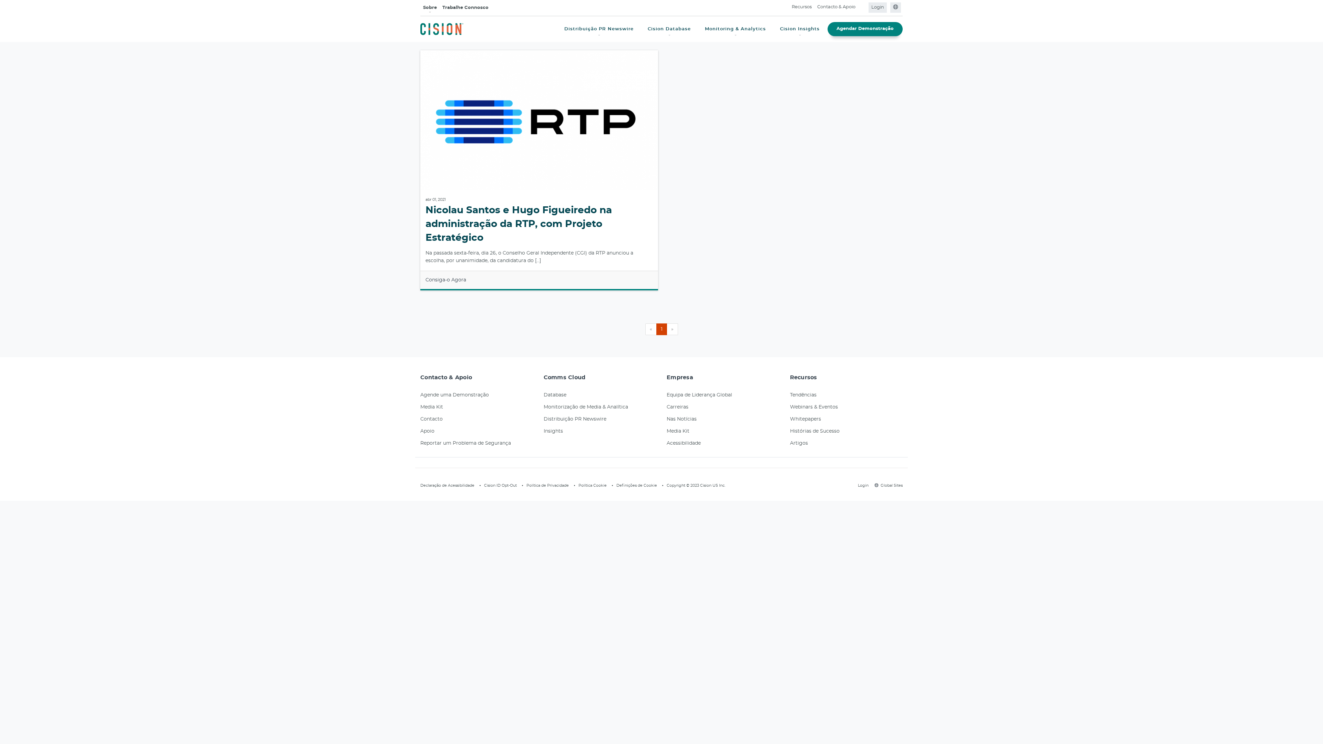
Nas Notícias (682, 419)
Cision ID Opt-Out (500, 485)
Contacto (431, 419)
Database (555, 395)
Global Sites (892, 485)
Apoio (427, 431)
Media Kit (431, 407)
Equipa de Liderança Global (699, 395)
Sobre (430, 8)
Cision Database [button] (669, 29)
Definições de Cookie (636, 485)
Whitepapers (805, 419)
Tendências (803, 395)
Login (877, 7)
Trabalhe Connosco (465, 8)
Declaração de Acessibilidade (447, 485)
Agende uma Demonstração (454, 395)
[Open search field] (862, 7)
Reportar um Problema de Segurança (465, 443)
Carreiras (677, 407)
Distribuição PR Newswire (575, 419)
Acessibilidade (684, 443)
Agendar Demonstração (865, 29)
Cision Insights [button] (800, 29)
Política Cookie (592, 485)
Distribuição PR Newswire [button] (599, 29)
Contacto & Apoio (836, 7)
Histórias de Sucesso (815, 431)
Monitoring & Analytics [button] (735, 29)
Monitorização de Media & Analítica (586, 407)
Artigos (799, 443)
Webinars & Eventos (814, 407)
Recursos (802, 7)
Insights (553, 431)
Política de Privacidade (547, 485)
